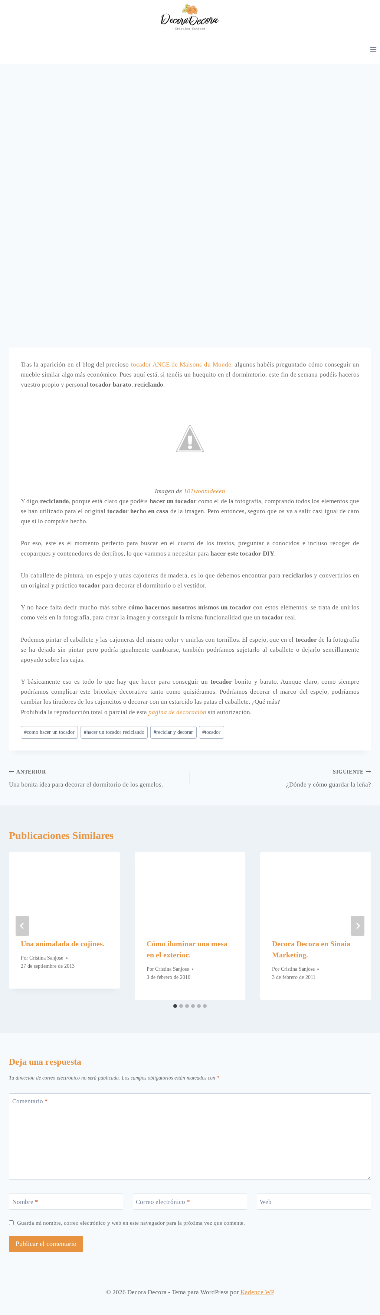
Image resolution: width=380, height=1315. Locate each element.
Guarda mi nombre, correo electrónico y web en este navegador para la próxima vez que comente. (131, 1223)
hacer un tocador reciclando (114, 732)
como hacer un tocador (49, 732)
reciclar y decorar (173, 732)
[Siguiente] (357, 926)
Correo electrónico (163, 1201)
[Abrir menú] (373, 49)
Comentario (30, 1101)
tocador (211, 732)
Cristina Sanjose (46, 958)
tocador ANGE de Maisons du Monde (181, 364)
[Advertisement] (190, 120)
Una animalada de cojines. (63, 944)
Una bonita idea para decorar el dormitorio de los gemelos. (86, 778)
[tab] (175, 1006)
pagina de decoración (177, 712)
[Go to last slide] (22, 926)
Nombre (25, 1201)
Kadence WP (257, 1292)
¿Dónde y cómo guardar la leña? (328, 778)
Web (266, 1201)
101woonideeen (204, 491)
